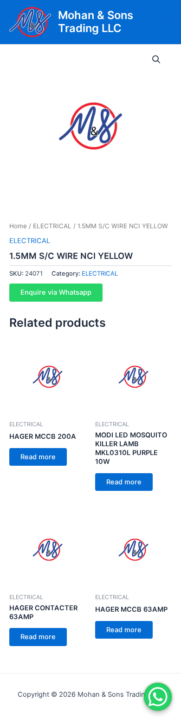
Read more (38, 457)
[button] (156, 59)
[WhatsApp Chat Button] (158, 697)
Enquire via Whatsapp (55, 292)
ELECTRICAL (52, 226)
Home (18, 226)
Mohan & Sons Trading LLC (95, 21)
